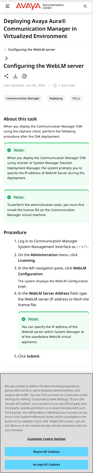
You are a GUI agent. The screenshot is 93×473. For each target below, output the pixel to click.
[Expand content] (6, 59)
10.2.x (76, 98)
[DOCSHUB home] (41, 6)
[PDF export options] (15, 76)
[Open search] (85, 6)
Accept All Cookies (46, 464)
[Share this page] (6, 76)
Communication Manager (23, 98)
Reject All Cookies (46, 452)
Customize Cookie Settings (46, 439)
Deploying (55, 98)
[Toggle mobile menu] (7, 6)
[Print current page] (24, 76)
